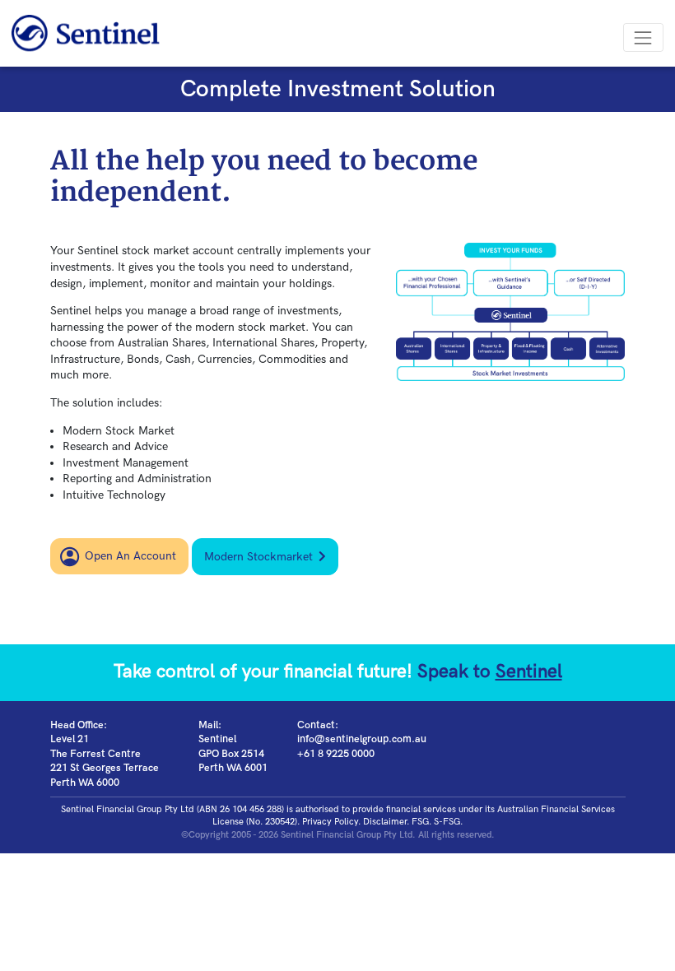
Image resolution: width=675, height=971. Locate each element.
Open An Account (130, 556)
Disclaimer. (386, 821)
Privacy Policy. (331, 821)
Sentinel (529, 672)
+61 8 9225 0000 (336, 754)
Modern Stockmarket (258, 557)
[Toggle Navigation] (643, 37)
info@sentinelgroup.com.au (361, 739)
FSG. (421, 821)
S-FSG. (448, 821)
